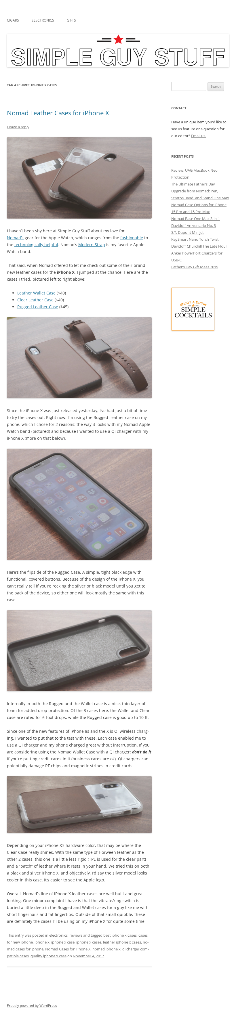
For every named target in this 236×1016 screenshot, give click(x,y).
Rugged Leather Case (37, 306)
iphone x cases (88, 942)
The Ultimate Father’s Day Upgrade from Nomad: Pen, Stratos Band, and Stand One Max (200, 190)
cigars (13, 20)
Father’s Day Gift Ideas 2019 (194, 266)
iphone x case (63, 942)
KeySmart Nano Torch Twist (195, 239)
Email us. (198, 135)
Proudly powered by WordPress (32, 1005)
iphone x (42, 942)
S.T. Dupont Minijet (187, 232)
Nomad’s (15, 237)
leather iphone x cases (122, 942)
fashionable (131, 237)
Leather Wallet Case (36, 293)
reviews (75, 935)
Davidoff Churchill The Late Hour (199, 246)
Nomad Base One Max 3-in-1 (195, 218)
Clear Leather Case (35, 300)
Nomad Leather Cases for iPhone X (58, 112)
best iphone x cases (120, 935)
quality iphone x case (48, 955)
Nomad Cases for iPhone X (68, 949)
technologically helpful (36, 244)
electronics (43, 20)
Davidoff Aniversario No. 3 (193, 225)
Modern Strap (91, 244)
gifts (71, 20)
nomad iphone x (106, 949)
